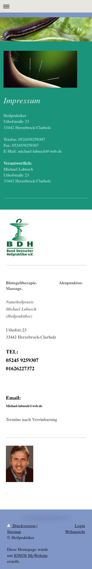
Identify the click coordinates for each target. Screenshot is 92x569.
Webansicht (75, 531)
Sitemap (14, 531)
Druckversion (24, 525)
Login (80, 525)
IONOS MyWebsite (31, 555)
